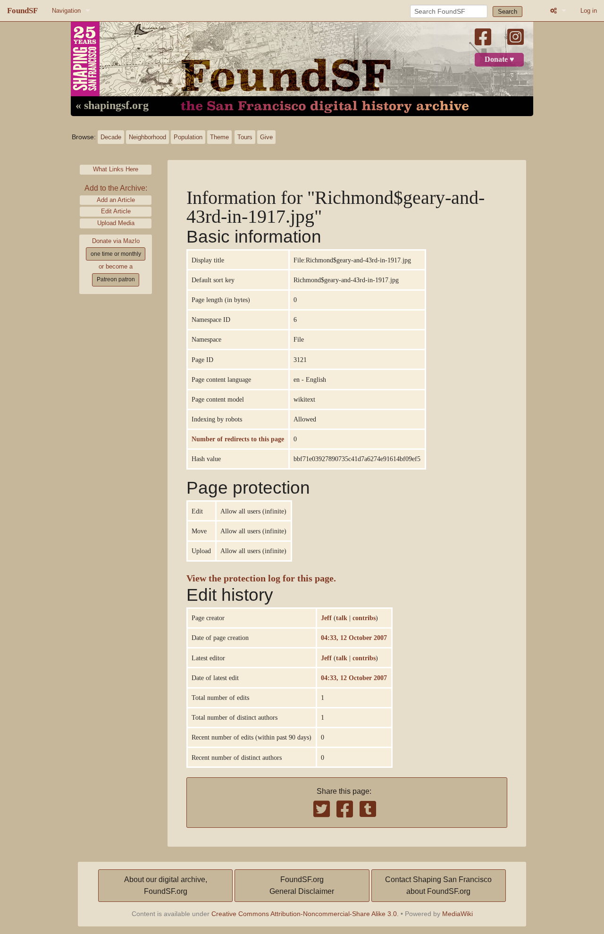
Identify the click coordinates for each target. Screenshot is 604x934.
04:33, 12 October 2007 (354, 637)
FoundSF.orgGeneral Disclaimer (301, 885)
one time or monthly (116, 254)
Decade (111, 137)
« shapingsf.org (112, 106)
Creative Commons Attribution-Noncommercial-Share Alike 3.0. (305, 913)
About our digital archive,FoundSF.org (165, 885)
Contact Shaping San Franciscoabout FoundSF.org (438, 885)
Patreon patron (116, 279)
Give (266, 137)
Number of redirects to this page (238, 439)
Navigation (66, 10)
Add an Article (116, 199)
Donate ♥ (499, 59)
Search (507, 11)
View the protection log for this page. (261, 578)
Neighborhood (147, 137)
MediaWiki (457, 913)
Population (188, 137)
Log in (588, 10)
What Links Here (115, 169)
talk (341, 618)
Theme (219, 137)
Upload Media (115, 223)
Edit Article (116, 211)
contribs (364, 618)
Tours (244, 137)
